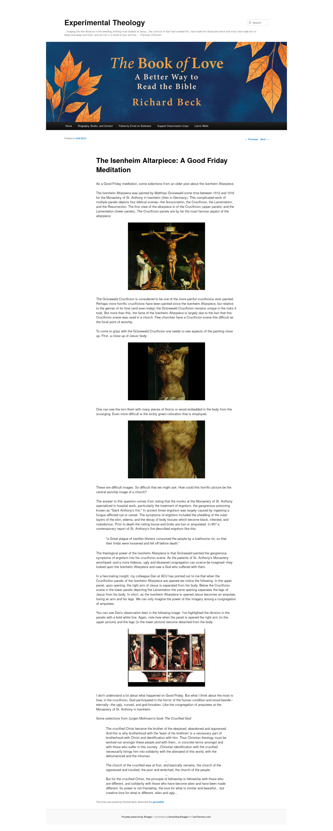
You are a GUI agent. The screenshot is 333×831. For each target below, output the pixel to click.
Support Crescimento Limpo (172, 126)
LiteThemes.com (202, 816)
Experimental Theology (104, 22)
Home (68, 126)
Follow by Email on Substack (135, 126)
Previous (251, 139)
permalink (158, 802)
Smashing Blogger (178, 816)
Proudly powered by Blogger (137, 816)
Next (265, 139)
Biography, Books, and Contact (95, 126)
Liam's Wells (201, 126)
